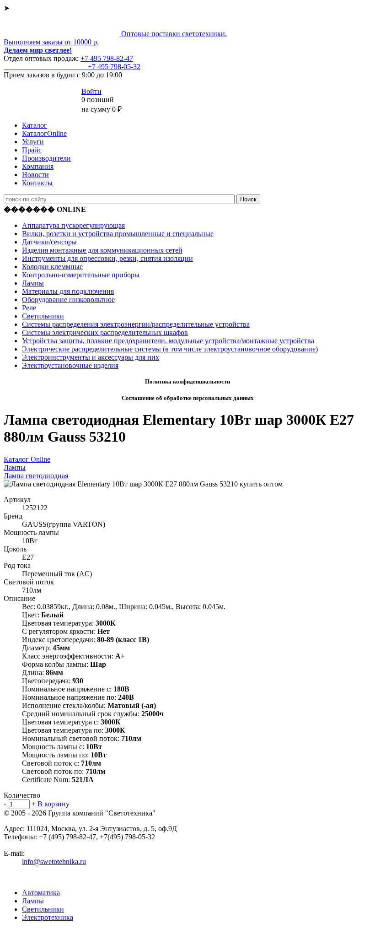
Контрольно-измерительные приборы (80, 275)
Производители (46, 158)
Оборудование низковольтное (68, 299)
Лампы (33, 283)
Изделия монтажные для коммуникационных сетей (102, 250)
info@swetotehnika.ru (54, 861)
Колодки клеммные (52, 266)
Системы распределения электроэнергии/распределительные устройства (136, 324)
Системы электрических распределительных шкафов (105, 332)
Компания (38, 166)
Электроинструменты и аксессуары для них (90, 357)
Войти (91, 91)
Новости (35, 174)
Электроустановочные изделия (70, 365)
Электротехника (47, 917)
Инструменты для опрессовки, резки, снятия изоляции (107, 258)
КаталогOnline (44, 133)
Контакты (37, 183)
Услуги (33, 142)
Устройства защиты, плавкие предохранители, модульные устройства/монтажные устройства (168, 341)
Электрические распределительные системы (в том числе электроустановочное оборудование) (170, 349)
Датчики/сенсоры (49, 242)
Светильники (43, 316)
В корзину (54, 804)
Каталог (34, 125)
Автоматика (41, 893)
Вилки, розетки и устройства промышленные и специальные (118, 234)
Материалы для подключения (68, 291)
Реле (29, 308)
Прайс (32, 150)
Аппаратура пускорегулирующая (73, 225)
